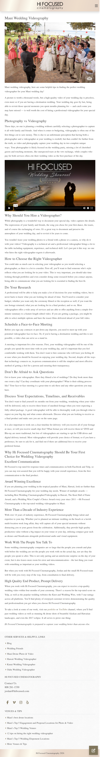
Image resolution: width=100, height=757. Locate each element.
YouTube (63, 609)
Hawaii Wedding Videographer (21, 658)
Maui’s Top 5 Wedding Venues (21, 728)
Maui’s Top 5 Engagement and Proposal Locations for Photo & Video (40, 722)
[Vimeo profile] (14, 702)
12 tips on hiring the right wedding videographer (30, 733)
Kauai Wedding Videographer (21, 664)
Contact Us (10, 683)
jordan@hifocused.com (17, 691)
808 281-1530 (12, 687)
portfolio (52, 609)
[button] (93, 750)
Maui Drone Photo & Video (20, 653)
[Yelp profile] (27, 702)
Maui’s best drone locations (20, 717)
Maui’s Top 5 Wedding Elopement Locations (28, 738)
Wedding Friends (15, 648)
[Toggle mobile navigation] (96, 5)
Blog (9, 643)
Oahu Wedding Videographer (21, 669)
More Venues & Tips (17, 743)
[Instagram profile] (21, 702)
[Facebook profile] (7, 702)
